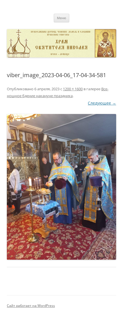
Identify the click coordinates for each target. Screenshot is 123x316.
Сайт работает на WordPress (31, 305)
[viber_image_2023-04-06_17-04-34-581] (61, 186)
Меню (61, 18)
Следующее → (102, 103)
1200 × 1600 (73, 88)
